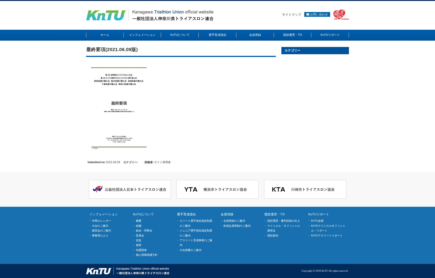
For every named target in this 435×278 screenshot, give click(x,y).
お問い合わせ (318, 14)
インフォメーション (103, 214)
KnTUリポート (318, 214)
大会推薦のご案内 (190, 250)
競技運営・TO (274, 214)
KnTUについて (143, 214)
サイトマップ (291, 14)
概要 (138, 220)
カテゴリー (292, 50)
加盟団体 (141, 250)
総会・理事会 (144, 230)
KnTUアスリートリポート (327, 235)
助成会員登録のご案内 (237, 225)
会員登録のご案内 (234, 220)
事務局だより (100, 235)
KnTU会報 (317, 220)
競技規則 (272, 235)
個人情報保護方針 (147, 254)
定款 (138, 240)
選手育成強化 (186, 214)
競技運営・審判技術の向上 (283, 220)
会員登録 (227, 214)
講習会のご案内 (101, 230)
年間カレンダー (101, 220)
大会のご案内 (100, 225)
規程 (138, 245)
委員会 (140, 235)
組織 (138, 225)
